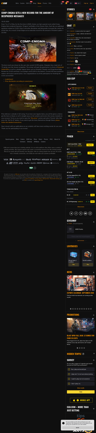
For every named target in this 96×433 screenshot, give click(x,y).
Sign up (86, 3)
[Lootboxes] (62, 3)
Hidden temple (74, 353)
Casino (22, 3)
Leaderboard (9, 79)
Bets (17, 3)
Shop (34, 3)
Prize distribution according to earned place (19, 81)
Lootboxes (72, 246)
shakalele (72, 31)
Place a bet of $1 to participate (81, 236)
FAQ (50, 3)
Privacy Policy (38, 178)
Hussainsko (72, 42)
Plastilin (72, 52)
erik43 (71, 46)
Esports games (10, 139)
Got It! (77, 427)
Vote (80, 392)
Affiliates (36, 141)
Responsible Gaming (55, 178)
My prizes (34, 118)
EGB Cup (29, 3)
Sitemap (29, 141)
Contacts (22, 141)
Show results (80, 388)
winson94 (72, 37)
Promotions (73, 314)
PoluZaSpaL (73, 33)
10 (91, 309)
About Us (57, 139)
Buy (74, 264)
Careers (43, 141)
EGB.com (17, 174)
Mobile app (85, 400)
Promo (45, 3)
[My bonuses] (66, 3)
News (39, 3)
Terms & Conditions (30, 178)
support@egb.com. (38, 180)
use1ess (72, 71)
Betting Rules (46, 178)
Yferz (71, 67)
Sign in (92, 3)
